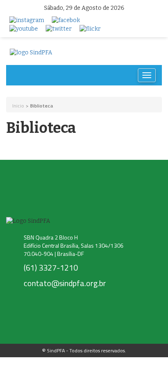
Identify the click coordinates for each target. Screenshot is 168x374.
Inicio (18, 105)
